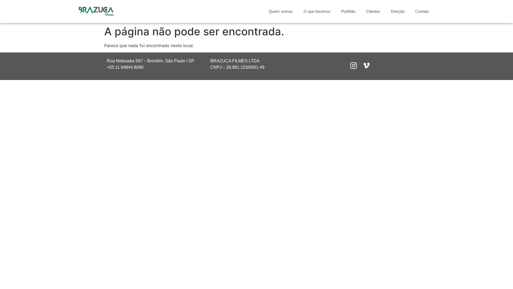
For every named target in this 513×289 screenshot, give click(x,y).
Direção (398, 11)
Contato (422, 11)
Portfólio (348, 11)
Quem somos (281, 11)
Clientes (373, 11)
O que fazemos (317, 11)
